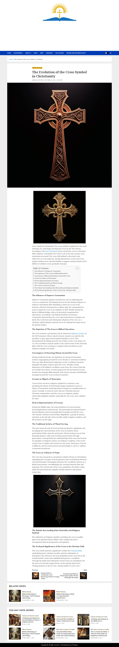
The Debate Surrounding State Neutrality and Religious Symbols (56, 288)
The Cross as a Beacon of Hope (44, 285)
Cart (41, 53)
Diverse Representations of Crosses (46, 281)
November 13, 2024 (29, 600)
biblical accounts (77, 333)
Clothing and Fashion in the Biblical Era (99, 620)
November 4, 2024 (63, 638)
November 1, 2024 (63, 600)
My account (59, 53)
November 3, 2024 (97, 638)
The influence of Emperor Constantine (47, 271)
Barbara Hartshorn (38, 80)
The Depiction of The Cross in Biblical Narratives (51, 273)
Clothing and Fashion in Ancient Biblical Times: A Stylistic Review (31, 620)
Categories (18, 53)
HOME (9, 53)
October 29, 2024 (50, 80)
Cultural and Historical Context (30, 616)
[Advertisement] (59, 36)
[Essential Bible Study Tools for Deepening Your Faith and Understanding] (49, 633)
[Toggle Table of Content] (76, 268)
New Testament (51, 251)
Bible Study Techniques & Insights (65, 629)
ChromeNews (65, 645)
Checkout (49, 53)
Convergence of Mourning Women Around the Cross (52, 276)
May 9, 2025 (27, 624)
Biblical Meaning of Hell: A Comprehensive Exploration (65, 596)
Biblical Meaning (37, 68)
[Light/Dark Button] (107, 53)
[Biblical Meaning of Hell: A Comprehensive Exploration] (49, 596)
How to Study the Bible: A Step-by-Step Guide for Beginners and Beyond (100, 634)
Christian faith (76, 551)
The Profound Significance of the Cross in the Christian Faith (55, 290)
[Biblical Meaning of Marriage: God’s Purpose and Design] (15, 596)
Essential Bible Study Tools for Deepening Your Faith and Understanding (65, 634)
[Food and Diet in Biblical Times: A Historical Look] (49, 620)
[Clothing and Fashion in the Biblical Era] (83, 620)
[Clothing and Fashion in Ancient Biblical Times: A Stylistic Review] (15, 620)
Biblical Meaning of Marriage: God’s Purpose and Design (31, 596)
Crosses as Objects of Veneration (45, 278)
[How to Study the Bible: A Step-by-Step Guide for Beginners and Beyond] (83, 633)
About (27, 53)
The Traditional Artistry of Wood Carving (48, 283)
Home (11, 59)
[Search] (111, 53)
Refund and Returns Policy (76, 53)
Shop (35, 53)
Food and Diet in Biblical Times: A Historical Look (65, 620)
